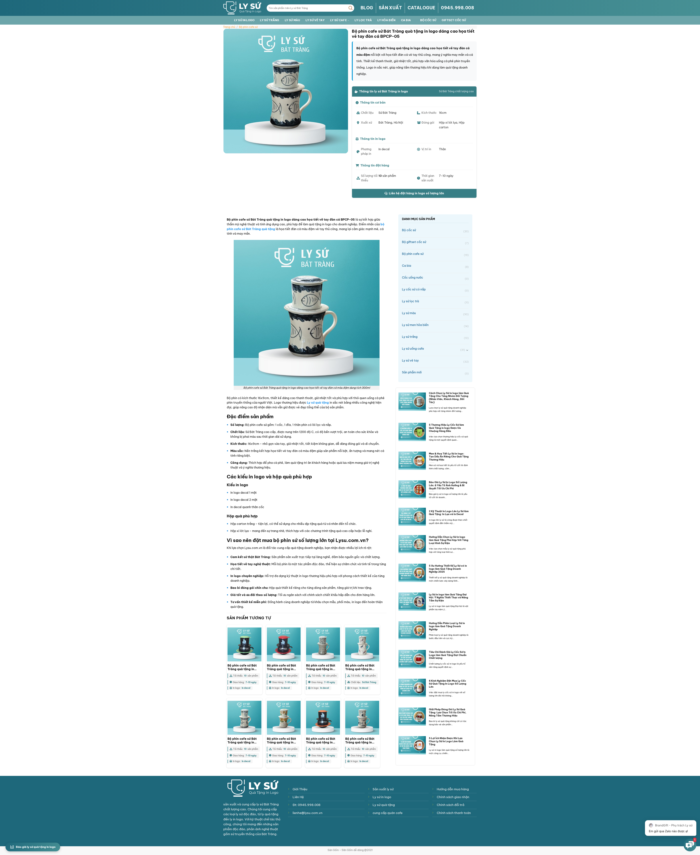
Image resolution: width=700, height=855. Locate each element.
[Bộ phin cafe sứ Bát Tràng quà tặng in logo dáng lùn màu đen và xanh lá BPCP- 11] (244, 644)
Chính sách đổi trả (450, 805)
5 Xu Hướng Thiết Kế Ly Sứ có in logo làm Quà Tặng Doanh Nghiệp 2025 (448, 568)
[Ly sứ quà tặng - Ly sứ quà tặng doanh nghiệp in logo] (242, 8)
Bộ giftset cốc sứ (435, 242)
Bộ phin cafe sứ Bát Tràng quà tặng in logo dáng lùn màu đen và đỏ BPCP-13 (281, 667)
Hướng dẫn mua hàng (453, 789)
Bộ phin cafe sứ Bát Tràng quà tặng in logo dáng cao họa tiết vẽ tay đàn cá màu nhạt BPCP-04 (244, 741)
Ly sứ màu (292, 20)
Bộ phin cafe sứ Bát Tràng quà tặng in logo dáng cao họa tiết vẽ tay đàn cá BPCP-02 (359, 741)
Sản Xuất (390, 7)
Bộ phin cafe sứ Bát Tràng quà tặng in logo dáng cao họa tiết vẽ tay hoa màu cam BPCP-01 (281, 741)
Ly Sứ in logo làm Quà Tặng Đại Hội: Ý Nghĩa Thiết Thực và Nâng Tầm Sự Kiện (448, 597)
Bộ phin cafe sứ (248, 27)
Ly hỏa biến (386, 20)
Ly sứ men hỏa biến (435, 325)
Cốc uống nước (435, 278)
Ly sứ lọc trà (435, 301)
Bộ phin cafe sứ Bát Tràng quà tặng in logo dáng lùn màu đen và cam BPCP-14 (322, 741)
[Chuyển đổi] (467, 350)
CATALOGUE (421, 7)
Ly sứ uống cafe (433, 349)
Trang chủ (229, 27)
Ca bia (406, 20)
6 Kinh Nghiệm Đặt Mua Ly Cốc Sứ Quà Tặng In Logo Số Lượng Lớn (447, 683)
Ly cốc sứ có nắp (435, 289)
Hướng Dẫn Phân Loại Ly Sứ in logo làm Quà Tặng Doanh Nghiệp (447, 626)
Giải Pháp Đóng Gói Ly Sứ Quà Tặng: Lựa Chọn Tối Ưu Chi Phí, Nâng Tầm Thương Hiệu (447, 712)
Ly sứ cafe (338, 20)
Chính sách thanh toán (454, 813)
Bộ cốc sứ (428, 20)
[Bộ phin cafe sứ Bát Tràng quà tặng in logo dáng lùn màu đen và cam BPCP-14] (323, 718)
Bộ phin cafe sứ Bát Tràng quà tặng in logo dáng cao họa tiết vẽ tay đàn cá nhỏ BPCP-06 (322, 667)
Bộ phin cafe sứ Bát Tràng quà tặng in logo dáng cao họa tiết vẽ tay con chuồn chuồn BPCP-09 (361, 667)
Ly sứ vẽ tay (315, 20)
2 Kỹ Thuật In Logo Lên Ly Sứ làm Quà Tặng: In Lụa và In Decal (449, 513)
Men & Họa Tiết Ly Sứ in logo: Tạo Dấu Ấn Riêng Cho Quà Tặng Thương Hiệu (449, 456)
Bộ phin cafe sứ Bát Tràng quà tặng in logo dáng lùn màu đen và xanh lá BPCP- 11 (244, 667)
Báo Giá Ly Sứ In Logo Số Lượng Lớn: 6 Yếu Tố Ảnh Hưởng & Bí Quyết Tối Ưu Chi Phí (448, 485)
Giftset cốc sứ (454, 20)
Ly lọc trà (363, 20)
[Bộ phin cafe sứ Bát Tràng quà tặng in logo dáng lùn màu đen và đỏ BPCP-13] (284, 644)
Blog (367, 7)
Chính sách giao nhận (453, 797)
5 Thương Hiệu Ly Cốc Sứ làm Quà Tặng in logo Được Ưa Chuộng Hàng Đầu (446, 427)
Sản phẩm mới (435, 372)
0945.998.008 (457, 7)
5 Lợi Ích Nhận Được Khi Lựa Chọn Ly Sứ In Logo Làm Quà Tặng (446, 741)
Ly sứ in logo (244, 20)
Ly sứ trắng (269, 20)
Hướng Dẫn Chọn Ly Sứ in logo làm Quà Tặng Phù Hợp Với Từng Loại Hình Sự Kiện (448, 539)
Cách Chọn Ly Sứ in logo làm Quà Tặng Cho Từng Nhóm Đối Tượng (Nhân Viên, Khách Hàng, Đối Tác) (449, 398)
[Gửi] (350, 8)
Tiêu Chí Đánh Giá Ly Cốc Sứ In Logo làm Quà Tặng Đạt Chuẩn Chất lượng (447, 654)
